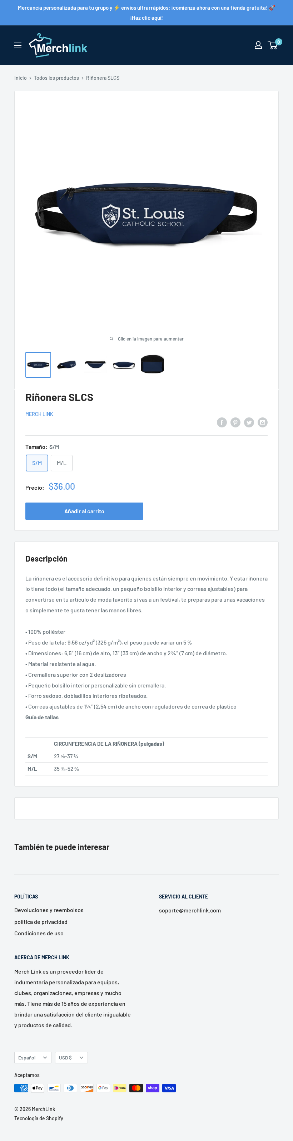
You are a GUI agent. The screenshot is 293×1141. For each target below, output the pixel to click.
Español (26, 1057)
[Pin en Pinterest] (235, 421)
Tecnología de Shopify (38, 1118)
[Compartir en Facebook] (222, 421)
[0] (272, 45)
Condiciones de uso (39, 933)
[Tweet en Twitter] (249, 421)
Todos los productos (56, 78)
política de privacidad (41, 921)
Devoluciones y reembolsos (49, 909)
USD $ (65, 1057)
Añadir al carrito (84, 511)
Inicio (20, 78)
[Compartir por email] (263, 421)
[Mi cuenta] (258, 45)
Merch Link (39, 414)
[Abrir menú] (17, 45)
